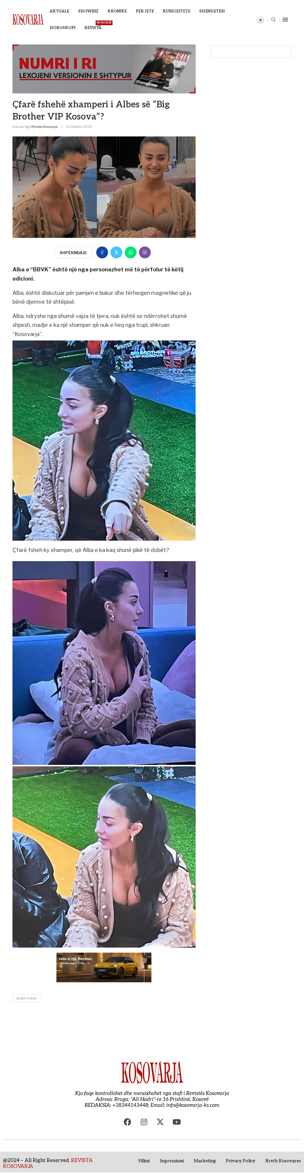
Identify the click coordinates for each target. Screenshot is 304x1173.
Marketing (205, 1161)
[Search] (273, 20)
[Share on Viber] (145, 252)
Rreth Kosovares (283, 1161)
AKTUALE (59, 11)
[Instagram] (144, 1121)
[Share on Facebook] (102, 252)
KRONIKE (117, 11)
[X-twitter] (160, 1121)
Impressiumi (172, 1161)
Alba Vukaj (26, 998)
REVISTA (93, 25)
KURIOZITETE (176, 11)
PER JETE (145, 11)
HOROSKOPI (62, 28)
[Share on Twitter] (116, 252)
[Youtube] (176, 1121)
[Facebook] (127, 1121)
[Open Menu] (285, 19)
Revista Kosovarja (44, 127)
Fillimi (144, 1161)
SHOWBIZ (88, 11)
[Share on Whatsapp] (131, 252)
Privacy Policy (240, 1161)
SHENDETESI (212, 11)
